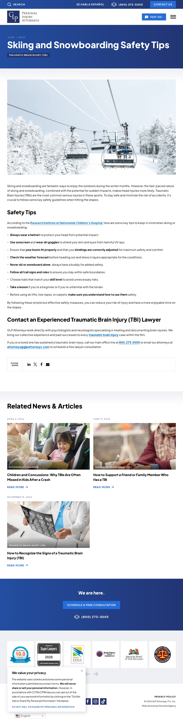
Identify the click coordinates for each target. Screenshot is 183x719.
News (22, 37)
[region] (46, 689)
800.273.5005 (129, 342)
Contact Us (163, 4)
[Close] (82, 671)
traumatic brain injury (103, 335)
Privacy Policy (165, 696)
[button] (29, 364)
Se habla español (90, 4)
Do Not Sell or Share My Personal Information (43, 707)
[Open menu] (173, 17)
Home (11, 37)
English (25, 715)
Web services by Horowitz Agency (159, 705)
